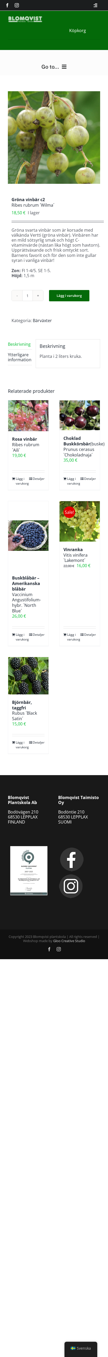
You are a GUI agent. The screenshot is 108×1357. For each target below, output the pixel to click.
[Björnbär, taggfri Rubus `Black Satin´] (28, 675)
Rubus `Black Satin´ (24, 710)
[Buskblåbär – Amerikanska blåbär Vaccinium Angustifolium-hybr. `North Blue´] (28, 535)
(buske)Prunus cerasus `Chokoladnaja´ (84, 446)
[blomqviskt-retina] (25, 18)
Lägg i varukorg (69, 295)
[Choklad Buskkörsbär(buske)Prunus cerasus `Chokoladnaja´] (80, 415)
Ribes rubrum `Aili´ (25, 444)
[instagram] (17, 5)
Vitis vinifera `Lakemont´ (75, 555)
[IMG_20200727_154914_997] (54, 137)
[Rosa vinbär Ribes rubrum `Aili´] (28, 415)
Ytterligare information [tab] (19, 357)
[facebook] (7, 5)
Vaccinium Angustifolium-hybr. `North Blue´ (26, 594)
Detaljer (39, 478)
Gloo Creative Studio (69, 940)
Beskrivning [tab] (19, 344)
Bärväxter (42, 320)
